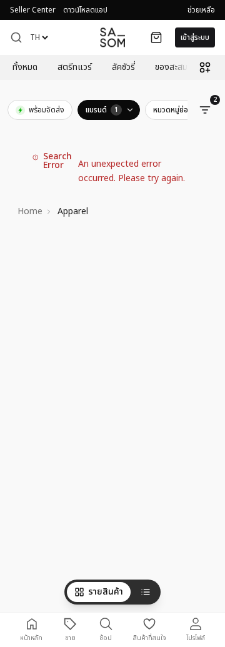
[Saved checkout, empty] (156, 37)
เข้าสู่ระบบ (195, 37)
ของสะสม (171, 67)
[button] (16, 37)
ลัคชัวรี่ (123, 67)
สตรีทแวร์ (75, 67)
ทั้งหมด (25, 67)
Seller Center (33, 10)
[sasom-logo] (112, 37)
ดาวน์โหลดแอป (85, 10)
